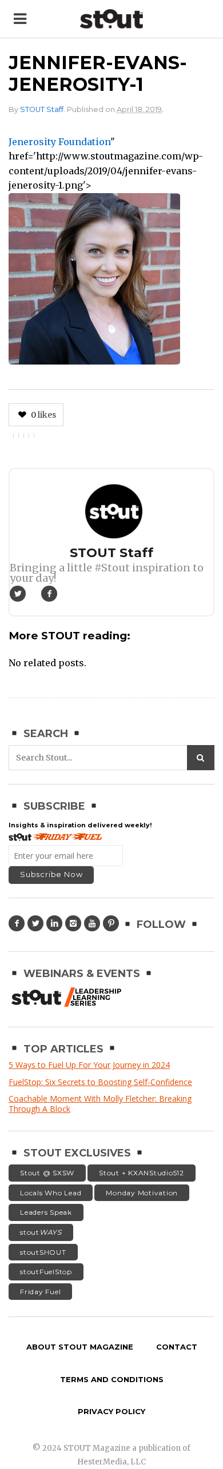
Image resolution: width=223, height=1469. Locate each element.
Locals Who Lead (50, 1192)
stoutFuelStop (46, 1271)
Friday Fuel (40, 1291)
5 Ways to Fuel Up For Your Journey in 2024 (89, 1064)
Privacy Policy (111, 1411)
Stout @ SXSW (47, 1172)
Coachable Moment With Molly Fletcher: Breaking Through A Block (100, 1103)
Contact (176, 1346)
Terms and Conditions (112, 1379)
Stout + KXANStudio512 (141, 1172)
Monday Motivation (142, 1192)
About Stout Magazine (79, 1346)
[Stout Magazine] (111, 19)
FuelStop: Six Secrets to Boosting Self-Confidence (100, 1081)
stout (41, 1232)
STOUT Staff (41, 109)
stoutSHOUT (43, 1252)
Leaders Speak (46, 1212)
